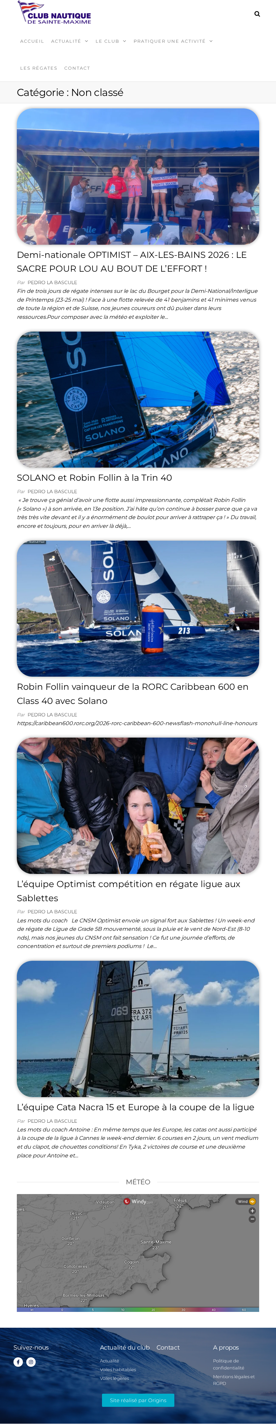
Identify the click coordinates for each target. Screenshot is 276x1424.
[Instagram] (31, 1362)
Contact (77, 68)
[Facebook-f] (18, 1362)
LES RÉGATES (39, 68)
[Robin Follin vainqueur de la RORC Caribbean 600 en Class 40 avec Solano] (138, 608)
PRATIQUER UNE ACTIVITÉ (170, 41)
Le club (107, 41)
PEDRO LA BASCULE (52, 282)
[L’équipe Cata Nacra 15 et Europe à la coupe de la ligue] (138, 1028)
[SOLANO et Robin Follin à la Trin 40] (138, 399)
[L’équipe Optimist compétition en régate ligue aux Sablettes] (138, 805)
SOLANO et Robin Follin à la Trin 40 (94, 477)
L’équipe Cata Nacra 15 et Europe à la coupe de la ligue (135, 1107)
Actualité (66, 41)
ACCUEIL (32, 41)
